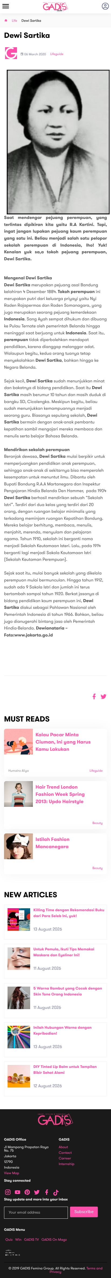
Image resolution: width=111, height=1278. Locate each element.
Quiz (9, 1239)
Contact (65, 1153)
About (63, 1147)
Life (14, 21)
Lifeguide (57, 54)
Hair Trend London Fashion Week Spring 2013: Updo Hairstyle (60, 794)
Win (18, 1239)
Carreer (65, 1158)
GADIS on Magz (54, 1239)
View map (11, 1173)
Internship (66, 1164)
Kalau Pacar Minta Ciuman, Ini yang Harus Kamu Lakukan (63, 742)
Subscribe (83, 1212)
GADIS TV (31, 1239)
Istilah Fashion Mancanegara (53, 843)
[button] (103, 696)
